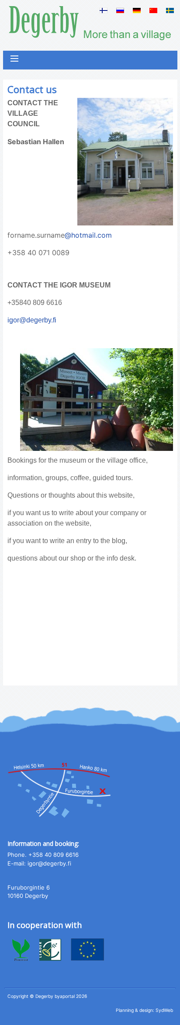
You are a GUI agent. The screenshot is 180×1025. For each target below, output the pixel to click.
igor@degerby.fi (31, 320)
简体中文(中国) (153, 10)
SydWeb (164, 1010)
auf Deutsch (136, 10)
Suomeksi (103, 10)
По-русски (120, 10)
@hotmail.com (88, 235)
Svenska (170, 10)
